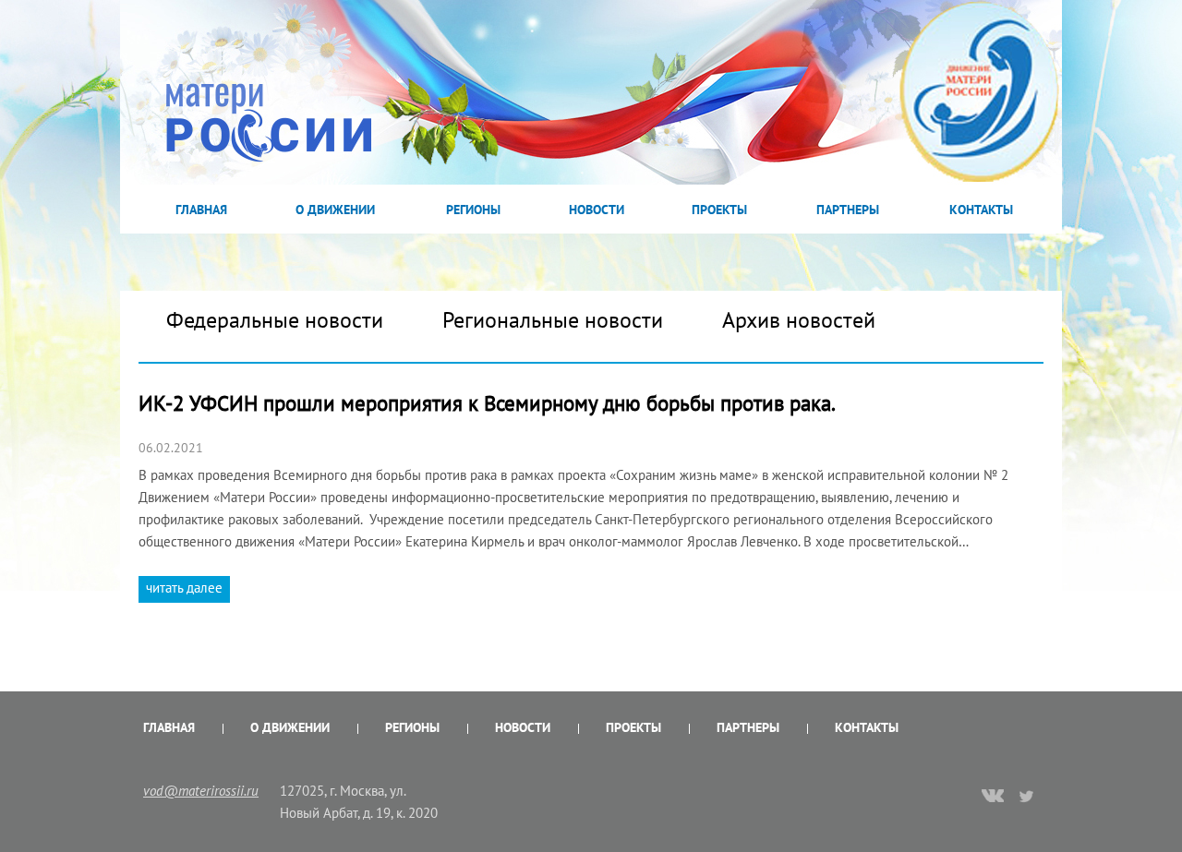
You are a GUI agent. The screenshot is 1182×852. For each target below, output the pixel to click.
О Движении (335, 209)
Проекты (719, 209)
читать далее (184, 587)
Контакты (981, 209)
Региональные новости (552, 320)
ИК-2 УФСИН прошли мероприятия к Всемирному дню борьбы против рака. (489, 403)
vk (993, 797)
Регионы (473, 209)
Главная (201, 209)
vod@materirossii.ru (201, 790)
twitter (1027, 796)
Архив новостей (798, 320)
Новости (596, 209)
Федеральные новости (274, 320)
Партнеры (847, 209)
